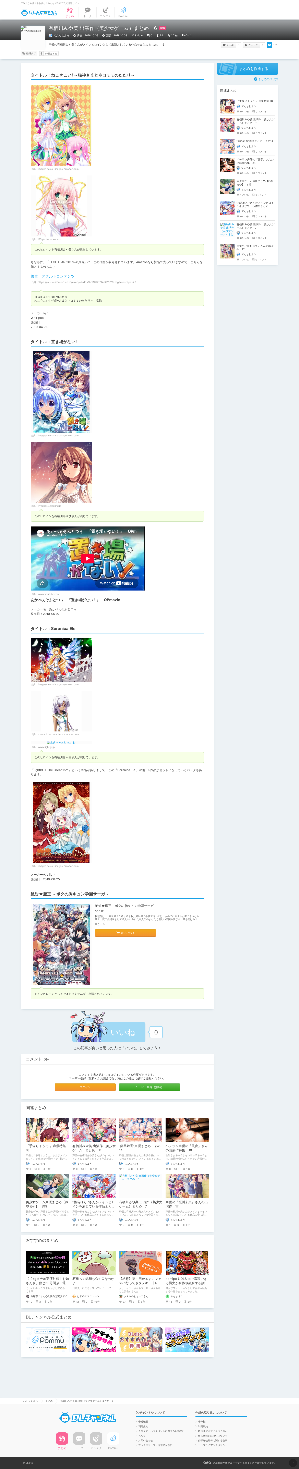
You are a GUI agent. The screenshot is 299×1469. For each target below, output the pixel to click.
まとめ (49, 1400)
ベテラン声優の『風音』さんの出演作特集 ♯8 (187, 1148)
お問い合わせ (145, 1440)
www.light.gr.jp (46, 747)
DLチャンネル (39, 12)
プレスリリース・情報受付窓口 (155, 1445)
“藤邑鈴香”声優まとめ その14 (255, 141)
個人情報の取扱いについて (212, 1435)
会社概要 (143, 1421)
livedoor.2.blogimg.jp (49, 505)
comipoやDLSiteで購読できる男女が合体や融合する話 (186, 1281)
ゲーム (188, 35)
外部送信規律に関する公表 (212, 1440)
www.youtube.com (48, 594)
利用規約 (143, 1426)
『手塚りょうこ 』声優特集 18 (255, 100)
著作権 (201, 1421)
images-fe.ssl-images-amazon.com (58, 168)
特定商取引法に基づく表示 (212, 1431)
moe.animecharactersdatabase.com (58, 734)
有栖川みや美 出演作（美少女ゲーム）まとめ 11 (94, 1148)
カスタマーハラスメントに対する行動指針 (161, 1431)
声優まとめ (51, 53)
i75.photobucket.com (50, 239)
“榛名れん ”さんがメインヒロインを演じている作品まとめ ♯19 (95, 1206)
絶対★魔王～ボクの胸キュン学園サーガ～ (126, 906)
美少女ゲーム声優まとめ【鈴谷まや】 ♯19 (47, 1204)
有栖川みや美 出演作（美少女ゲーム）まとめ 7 (140, 1204)
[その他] (275, 45)
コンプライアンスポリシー (212, 1445)
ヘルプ (142, 1435)
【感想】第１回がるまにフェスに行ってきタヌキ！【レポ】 (140, 1283)
